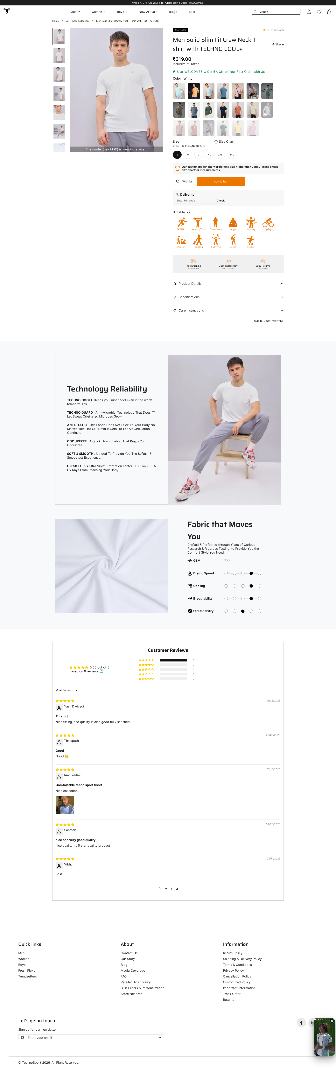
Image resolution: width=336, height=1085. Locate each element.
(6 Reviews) (277, 30)
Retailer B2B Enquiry (136, 982)
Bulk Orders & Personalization (142, 988)
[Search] (255, 11)
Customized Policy (237, 982)
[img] (65, 701)
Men (73, 12)
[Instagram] (313, 1022)
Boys (120, 12)
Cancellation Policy (237, 976)
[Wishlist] (319, 11)
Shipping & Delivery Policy (242, 959)
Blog (124, 965)
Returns (228, 1000)
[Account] (308, 11)
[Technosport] (7, 11)
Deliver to (187, 194)
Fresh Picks (26, 970)
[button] (329, 11)
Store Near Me (131, 994)
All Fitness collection (77, 20)
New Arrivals (148, 12)
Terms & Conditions (237, 965)
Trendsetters (27, 976)
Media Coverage (133, 970)
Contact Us (129, 953)
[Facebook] (301, 1022)
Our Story (128, 959)
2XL (220, 154)
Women (97, 12)
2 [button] (166, 889)
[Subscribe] (160, 1037)
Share (279, 44)
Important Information (239, 988)
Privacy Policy (233, 970)
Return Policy (232, 953)
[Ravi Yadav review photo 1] (65, 805)
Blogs (173, 12)
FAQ (124, 976)
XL (209, 154)
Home (55, 20)
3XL (231, 154)
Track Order (232, 994)
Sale (192, 12)
